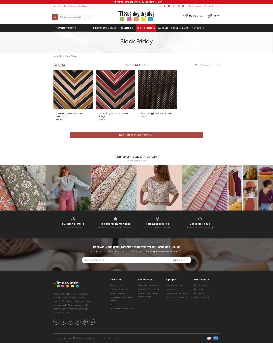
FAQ (111, 304)
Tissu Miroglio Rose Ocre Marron (69, 115)
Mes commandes (202, 297)
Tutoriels (198, 28)
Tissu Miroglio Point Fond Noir (156, 113)
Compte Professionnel (148, 289)
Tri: (196, 65)
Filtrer (61, 64)
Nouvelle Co (126, 28)
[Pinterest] (174, 6)
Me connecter (200, 285)
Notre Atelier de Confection (178, 293)
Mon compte (213, 6)
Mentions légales (118, 293)
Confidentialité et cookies (121, 308)
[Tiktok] (178, 6)
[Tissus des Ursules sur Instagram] (23, 188)
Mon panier (199, 289)
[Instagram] (160, 6)
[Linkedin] (183, 6)
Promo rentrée (146, 28)
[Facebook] (164, 6)
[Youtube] (169, 6)
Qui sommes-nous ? (175, 285)
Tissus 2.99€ (180, 28)
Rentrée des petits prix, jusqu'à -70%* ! (139, 1)
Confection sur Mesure (148, 285)
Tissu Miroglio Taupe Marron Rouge (114, 115)
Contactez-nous (117, 285)
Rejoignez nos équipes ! (177, 297)
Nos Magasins (194, 6)
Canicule (163, 28)
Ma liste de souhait (202, 293)
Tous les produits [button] (66, 28)
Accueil (57, 56)
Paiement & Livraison (119, 289)
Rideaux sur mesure (104, 28)
